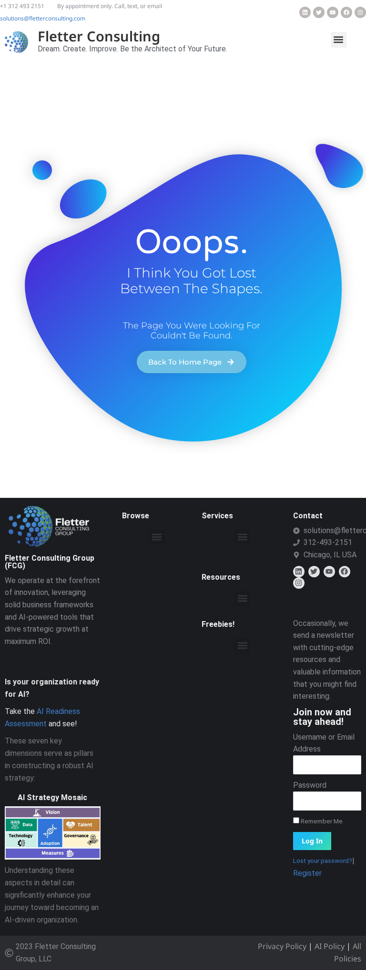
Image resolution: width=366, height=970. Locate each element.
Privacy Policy (282, 946)
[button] (338, 40)
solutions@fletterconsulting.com (42, 18)
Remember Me (321, 821)
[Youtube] (332, 12)
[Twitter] (319, 12)
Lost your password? (322, 860)
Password (309, 785)
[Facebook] (346, 12)
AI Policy (330, 946)
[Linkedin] (305, 12)
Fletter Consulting (99, 36)
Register (307, 873)
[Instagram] (360, 12)
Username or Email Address (324, 743)
